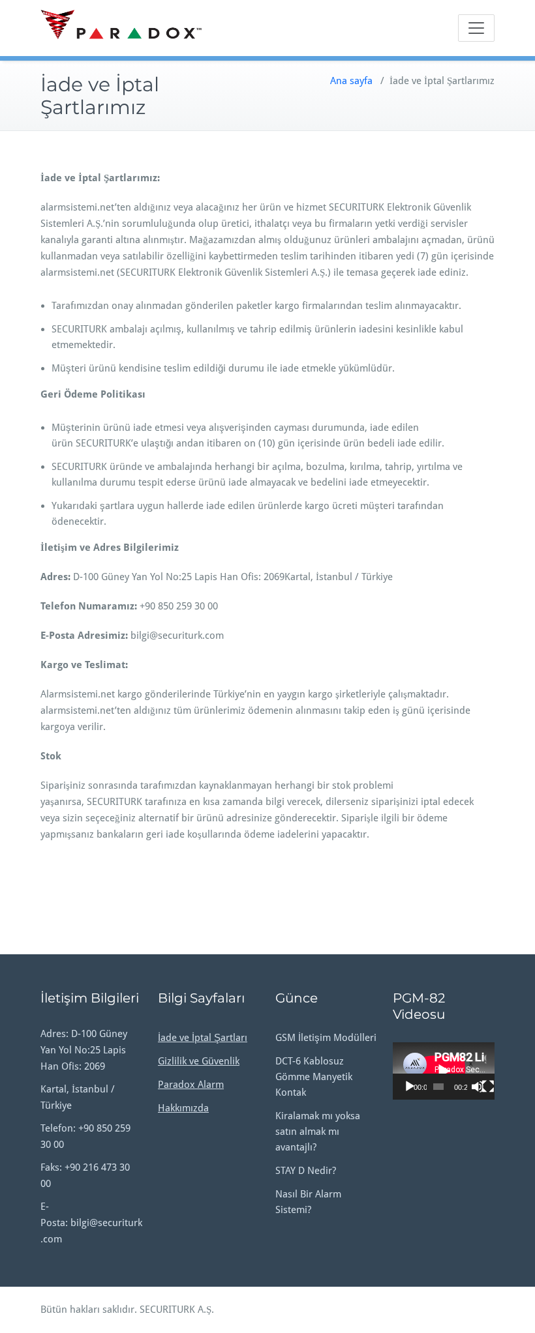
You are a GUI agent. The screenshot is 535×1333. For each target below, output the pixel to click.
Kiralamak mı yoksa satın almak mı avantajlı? (317, 1131)
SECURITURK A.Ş (175, 1309)
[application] (444, 1071)
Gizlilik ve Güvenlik (198, 1061)
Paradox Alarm (191, 1085)
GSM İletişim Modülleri (325, 1038)
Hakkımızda (183, 1108)
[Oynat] (409, 1086)
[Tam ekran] (488, 1086)
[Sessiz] (477, 1086)
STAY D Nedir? (305, 1171)
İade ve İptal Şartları (202, 1038)
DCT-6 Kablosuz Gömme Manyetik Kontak (313, 1076)
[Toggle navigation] (476, 28)
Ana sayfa (351, 81)
